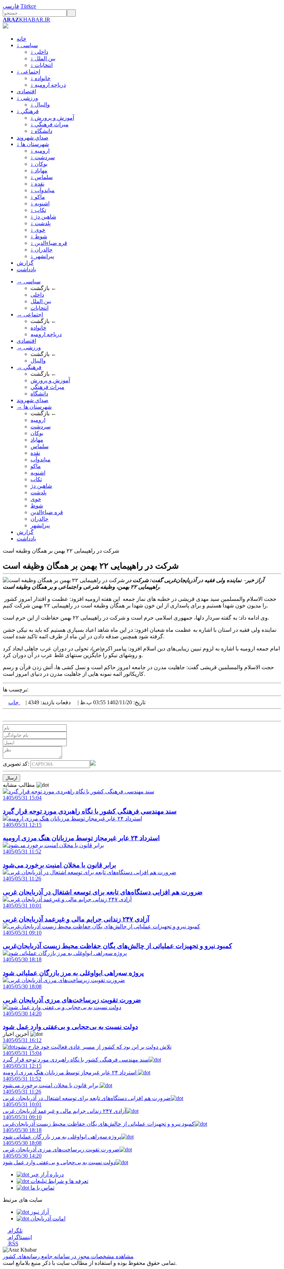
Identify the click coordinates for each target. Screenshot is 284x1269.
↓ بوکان (38, 164)
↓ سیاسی (27, 45)
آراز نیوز (39, 1212)
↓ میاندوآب (42, 190)
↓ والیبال (40, 105)
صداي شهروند (32, 137)
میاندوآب (40, 459)
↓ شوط (38, 236)
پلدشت (38, 492)
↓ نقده (37, 184)
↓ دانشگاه (41, 131)
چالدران (39, 519)
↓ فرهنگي (28, 111)
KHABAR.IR (26, 20)
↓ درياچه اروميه (48, 85)
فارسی (11, 6)
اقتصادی (26, 91)
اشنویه (37, 473)
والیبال (38, 361)
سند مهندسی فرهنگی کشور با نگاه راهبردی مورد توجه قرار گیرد (76, 1056)
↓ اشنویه (40, 203)
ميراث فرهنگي (47, 387)
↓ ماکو (37, 197)
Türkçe (28, 6)
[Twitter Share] (5, 715)
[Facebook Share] (16, 715)
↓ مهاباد (38, 170)
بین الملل (40, 301)
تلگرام (15, 1231)
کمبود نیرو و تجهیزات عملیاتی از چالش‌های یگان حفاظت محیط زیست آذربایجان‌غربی (99, 1120)
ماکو (35, 466)
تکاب (36, 479)
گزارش (25, 263)
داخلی (37, 295)
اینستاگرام (19, 1237)
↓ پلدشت (40, 223)
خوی (35, 499)
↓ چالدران (41, 250)
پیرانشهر (40, 525)
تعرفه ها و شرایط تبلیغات (58, 1181)
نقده (35, 453)
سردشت (40, 426)
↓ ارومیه (40, 151)
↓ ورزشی (27, 98)
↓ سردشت (42, 157)
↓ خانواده (40, 78)
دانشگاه (39, 394)
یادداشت (26, 269)
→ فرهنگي (29, 367)
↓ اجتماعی (28, 72)
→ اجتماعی (30, 314)
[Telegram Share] (21, 715)
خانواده (38, 328)
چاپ (14, 702)
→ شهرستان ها (34, 407)
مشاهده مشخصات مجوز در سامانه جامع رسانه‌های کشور (68, 1256)
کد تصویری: (16, 764)
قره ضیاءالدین (46, 512)
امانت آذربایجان (47, 1218)
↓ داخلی (39, 52)
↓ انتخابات (41, 65)
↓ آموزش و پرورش (52, 118)
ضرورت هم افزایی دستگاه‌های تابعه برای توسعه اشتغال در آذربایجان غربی (87, 1095)
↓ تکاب (38, 210)
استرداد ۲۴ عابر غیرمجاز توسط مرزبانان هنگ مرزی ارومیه (70, 1069)
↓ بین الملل (42, 58)
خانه (21, 39)
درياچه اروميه (46, 334)
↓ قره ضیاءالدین (48, 243)
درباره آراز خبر (46, 1174)
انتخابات (39, 308)
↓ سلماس (41, 177)
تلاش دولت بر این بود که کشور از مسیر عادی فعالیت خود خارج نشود (87, 1043)
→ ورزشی (29, 347)
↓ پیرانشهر (42, 256)
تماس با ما (41, 1188)
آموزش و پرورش (50, 380)
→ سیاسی (29, 281)
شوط (36, 506)
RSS (12, 1243)
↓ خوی (37, 230)
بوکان (36, 433)
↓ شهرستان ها (33, 144)
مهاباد (36, 440)
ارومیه (37, 420)
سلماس (39, 446)
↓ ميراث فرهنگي (49, 124)
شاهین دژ (41, 486)
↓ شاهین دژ (43, 217)
